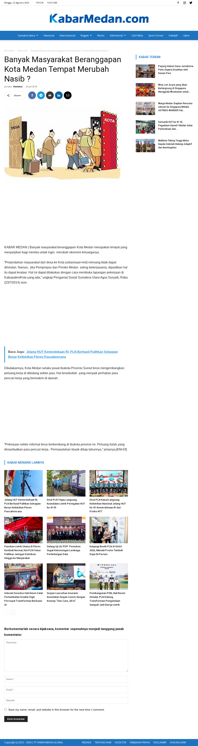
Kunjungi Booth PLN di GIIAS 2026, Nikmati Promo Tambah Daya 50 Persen (106, 550)
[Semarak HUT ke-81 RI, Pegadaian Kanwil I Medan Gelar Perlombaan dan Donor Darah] (145, 127)
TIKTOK (40, 2)
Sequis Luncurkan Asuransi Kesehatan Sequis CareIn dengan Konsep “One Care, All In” (66, 597)
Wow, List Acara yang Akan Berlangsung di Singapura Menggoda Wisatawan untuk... (174, 88)
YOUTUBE (52, 2)
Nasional (49, 35)
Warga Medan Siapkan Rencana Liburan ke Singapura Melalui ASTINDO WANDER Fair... (175, 107)
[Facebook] (178, 2)
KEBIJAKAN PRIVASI (140, 742)
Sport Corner (155, 35)
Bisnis (100, 35)
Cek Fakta (137, 35)
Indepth (173, 35)
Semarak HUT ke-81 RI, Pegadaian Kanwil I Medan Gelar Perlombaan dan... (175, 125)
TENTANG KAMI (103, 742)
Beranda (9, 50)
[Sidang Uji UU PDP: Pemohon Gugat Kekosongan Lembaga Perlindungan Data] (66, 530)
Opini (186, 35)
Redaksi (18, 86)
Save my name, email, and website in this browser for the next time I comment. (56, 709)
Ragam (85, 35)
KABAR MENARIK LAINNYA (25, 462)
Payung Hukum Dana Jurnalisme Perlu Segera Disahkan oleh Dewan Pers (175, 70)
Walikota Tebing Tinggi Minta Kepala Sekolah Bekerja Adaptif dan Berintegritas (175, 144)
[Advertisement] (66, 216)
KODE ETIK (120, 742)
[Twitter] (191, 2)
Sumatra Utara (26, 35)
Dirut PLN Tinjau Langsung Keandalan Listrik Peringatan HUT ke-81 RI (66, 503)
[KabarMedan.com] (99, 18)
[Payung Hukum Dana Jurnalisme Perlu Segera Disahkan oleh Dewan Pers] (145, 71)
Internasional (67, 35)
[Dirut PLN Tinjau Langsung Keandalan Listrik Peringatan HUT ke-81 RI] (66, 483)
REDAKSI (86, 742)
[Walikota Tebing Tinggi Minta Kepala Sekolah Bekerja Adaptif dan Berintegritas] (145, 145)
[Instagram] (184, 2)
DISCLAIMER (160, 742)
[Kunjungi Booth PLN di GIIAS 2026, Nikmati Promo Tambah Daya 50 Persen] (109, 530)
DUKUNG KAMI (178, 742)
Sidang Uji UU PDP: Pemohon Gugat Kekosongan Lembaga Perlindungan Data (63, 550)
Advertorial (116, 35)
